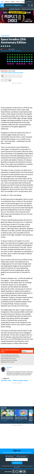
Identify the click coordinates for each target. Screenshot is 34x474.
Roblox (13, 1)
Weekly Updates (22, 456)
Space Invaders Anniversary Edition (12, 50)
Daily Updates (11, 456)
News (18, 1)
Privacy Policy (17, 466)
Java (2, 50)
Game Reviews (5, 35)
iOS (2, 1)
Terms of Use (28, 465)
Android (7, 1)
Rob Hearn (4, 49)
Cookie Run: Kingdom (14, 9)
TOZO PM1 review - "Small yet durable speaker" (14, 380)
